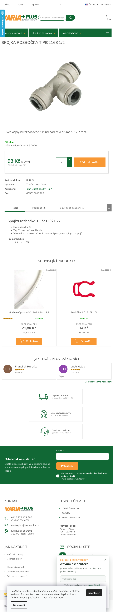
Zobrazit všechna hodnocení (98, 381)
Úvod (7, 4)
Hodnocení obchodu (71, 517)
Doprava (35, 4)
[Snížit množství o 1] (69, 164)
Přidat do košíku (89, 162)
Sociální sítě (78, 547)
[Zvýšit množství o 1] (69, 159)
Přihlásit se (67, 465)
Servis (20, 4)
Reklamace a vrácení (16, 576)
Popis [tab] (15, 207)
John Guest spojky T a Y (39, 188)
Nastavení (19, 604)
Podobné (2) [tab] (39, 207)
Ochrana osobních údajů (18, 571)
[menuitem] (15, 33)
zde (61, 597)
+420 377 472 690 (21, 517)
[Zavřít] (105, 559)
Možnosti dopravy (15, 554)
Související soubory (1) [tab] (72, 207)
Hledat (70, 18)
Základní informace (70, 508)
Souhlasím (94, 592)
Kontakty (66, 513)
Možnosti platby (14, 558)
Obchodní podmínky (16, 567)
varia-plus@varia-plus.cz (25, 525)
